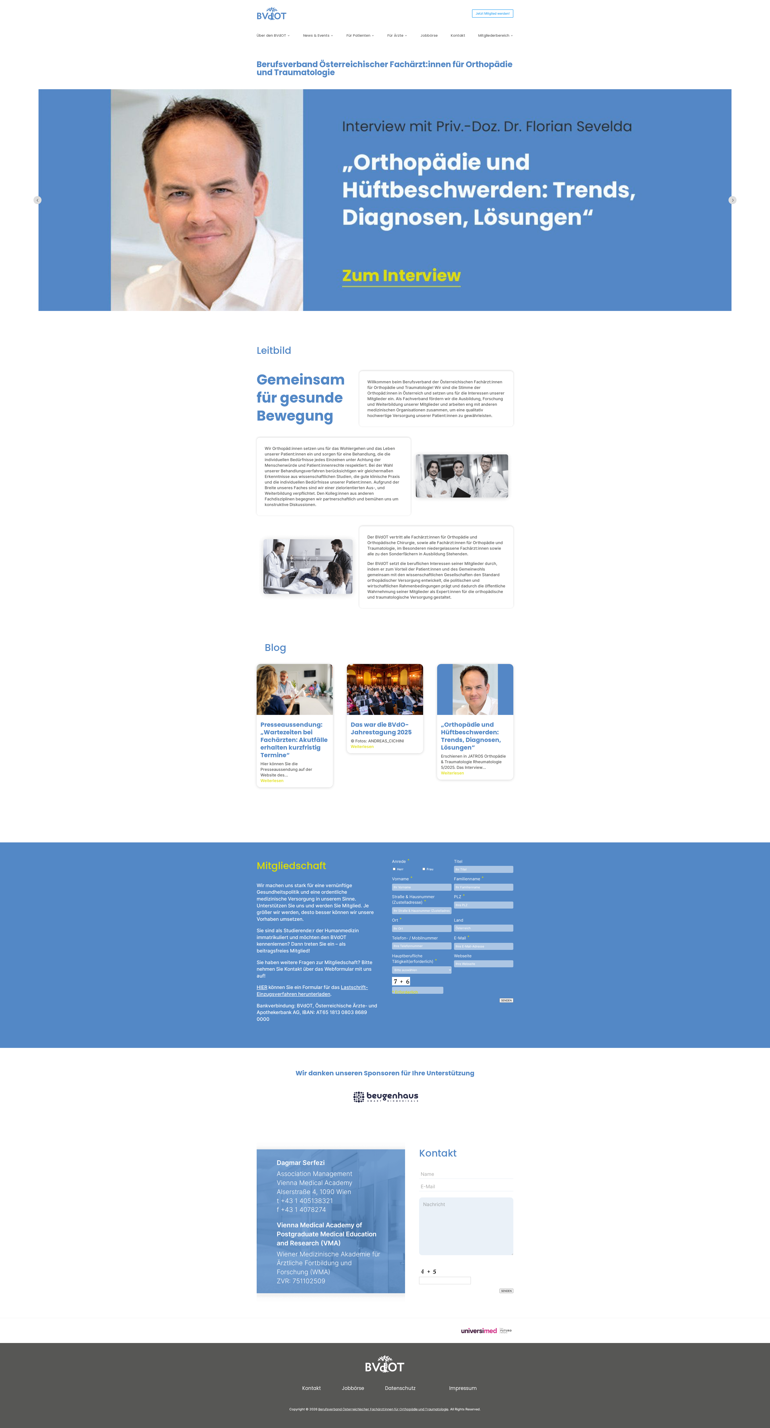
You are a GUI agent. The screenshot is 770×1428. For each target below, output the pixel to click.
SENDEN (506, 1000)
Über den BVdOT (271, 36)
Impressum (463, 1388)
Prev (37, 200)
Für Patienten (358, 36)
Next (732, 200)
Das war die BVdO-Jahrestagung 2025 (381, 728)
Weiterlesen (272, 780)
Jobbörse (429, 36)
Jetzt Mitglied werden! (493, 13)
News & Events (316, 36)
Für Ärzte (395, 36)
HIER (262, 987)
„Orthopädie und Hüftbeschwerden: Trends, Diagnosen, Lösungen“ (471, 736)
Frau (430, 869)
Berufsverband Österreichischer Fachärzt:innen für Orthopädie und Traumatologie (383, 1409)
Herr (400, 869)
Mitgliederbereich (493, 36)
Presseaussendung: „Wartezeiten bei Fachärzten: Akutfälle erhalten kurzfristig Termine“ (294, 739)
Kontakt (458, 36)
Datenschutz (400, 1388)
